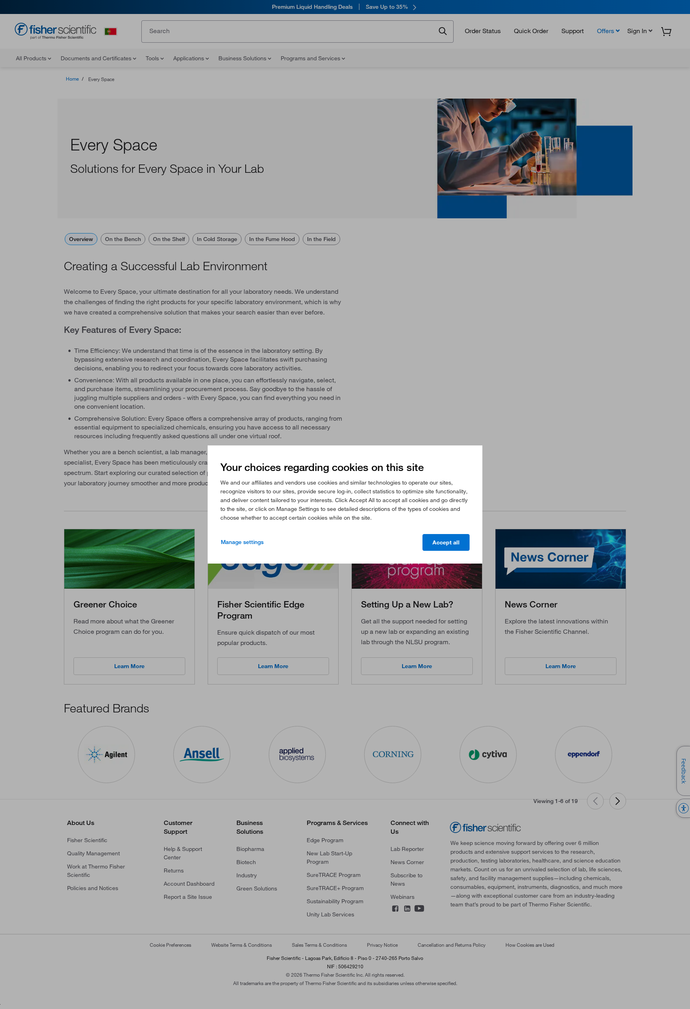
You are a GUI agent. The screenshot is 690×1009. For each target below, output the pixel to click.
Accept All (446, 542)
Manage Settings (242, 542)
